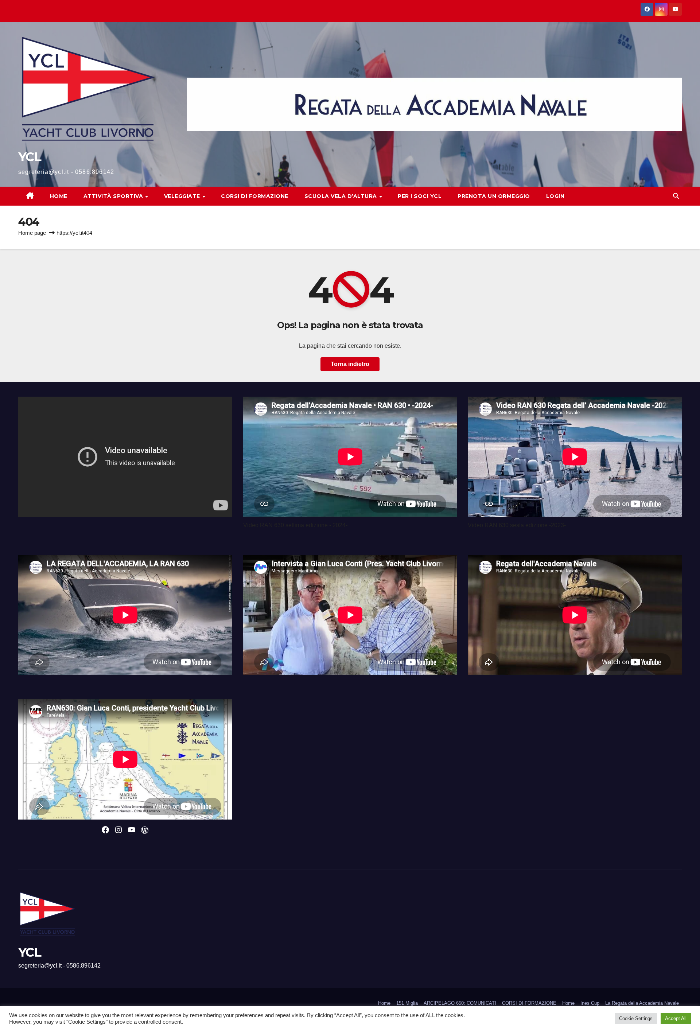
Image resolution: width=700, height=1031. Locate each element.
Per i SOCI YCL (420, 196)
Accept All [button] (676, 1018)
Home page (32, 233)
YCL (29, 156)
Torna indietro (350, 364)
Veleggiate (183, 196)
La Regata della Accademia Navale (642, 1003)
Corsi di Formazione (254, 196)
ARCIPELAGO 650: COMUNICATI (460, 1003)
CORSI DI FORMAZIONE (529, 1003)
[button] (676, 196)
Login (555, 196)
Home (58, 196)
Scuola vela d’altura (341, 196)
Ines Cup (589, 1003)
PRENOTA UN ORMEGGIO (494, 196)
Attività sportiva (114, 196)
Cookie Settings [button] (636, 1018)
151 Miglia (407, 1003)
